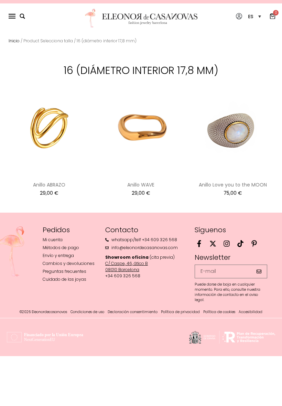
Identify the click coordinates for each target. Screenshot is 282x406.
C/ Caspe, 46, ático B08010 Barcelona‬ (126, 266)
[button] (254, 16)
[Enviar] (259, 271)
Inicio (14, 41)
